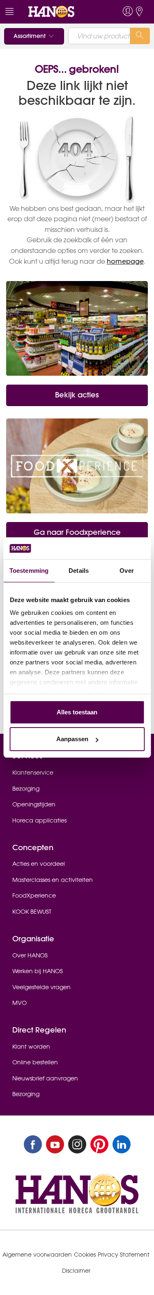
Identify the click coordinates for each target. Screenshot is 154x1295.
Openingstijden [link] (33, 804)
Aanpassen (72, 738)
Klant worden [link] (31, 1046)
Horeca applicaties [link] (39, 820)
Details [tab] (79, 570)
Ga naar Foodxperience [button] (77, 532)
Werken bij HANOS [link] (37, 971)
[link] (62, 11)
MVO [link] (19, 1003)
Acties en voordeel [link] (38, 864)
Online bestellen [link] (35, 1062)
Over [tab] (126, 570)
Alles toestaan (77, 712)
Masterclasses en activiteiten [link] (52, 880)
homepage (125, 261)
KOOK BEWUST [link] (31, 911)
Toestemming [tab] (28, 570)
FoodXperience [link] (34, 895)
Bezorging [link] (25, 789)
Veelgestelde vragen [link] (41, 987)
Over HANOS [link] (30, 955)
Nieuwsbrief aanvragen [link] (45, 1078)
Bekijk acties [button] (77, 395)
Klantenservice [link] (32, 772)
